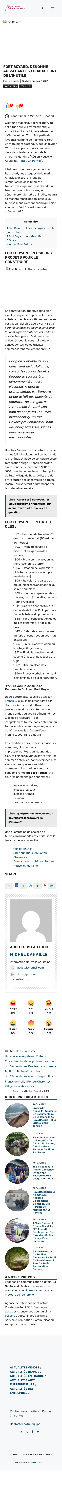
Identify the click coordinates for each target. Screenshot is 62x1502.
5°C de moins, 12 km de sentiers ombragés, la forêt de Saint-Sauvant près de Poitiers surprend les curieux (44, 1260)
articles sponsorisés (20, 1311)
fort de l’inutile (22, 848)
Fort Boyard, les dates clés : (25, 236)
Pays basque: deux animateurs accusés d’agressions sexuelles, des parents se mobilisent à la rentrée (44, 1202)
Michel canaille (11, 81)
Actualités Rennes (24, 1371)
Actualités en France (27, 1376)
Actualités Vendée (24, 1367)
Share (11, 240)
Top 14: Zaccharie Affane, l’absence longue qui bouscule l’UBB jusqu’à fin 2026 (43, 1172)
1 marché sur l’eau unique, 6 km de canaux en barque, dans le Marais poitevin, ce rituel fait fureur (44, 1145)
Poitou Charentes (30, 160)
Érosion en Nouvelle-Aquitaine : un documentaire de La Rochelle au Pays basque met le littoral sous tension (45, 1117)
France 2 (10, 700)
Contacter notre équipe (25, 1424)
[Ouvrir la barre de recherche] (43, 8)
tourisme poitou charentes (37, 1061)
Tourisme (25, 86)
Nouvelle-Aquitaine (22, 1056)
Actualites (11, 86)
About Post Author (19, 244)
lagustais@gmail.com (30, 967)
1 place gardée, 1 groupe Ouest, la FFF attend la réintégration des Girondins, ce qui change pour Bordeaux (43, 1232)
